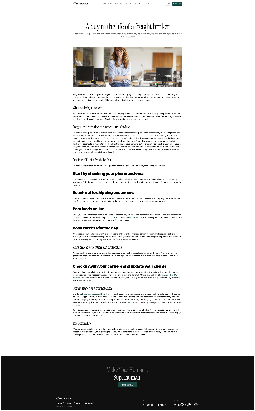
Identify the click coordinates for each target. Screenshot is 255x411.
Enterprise (118, 3)
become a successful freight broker (97, 294)
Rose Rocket (112, 334)
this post (131, 302)
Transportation (107, 3)
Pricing (128, 3)
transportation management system (123, 217)
